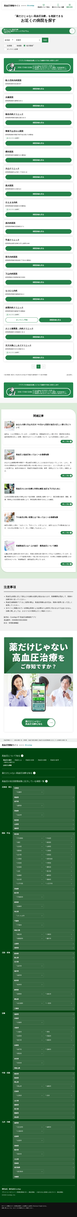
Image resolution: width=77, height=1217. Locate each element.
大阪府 (16, 1027)
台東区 (49, 846)
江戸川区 (20, 883)
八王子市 (50, 883)
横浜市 (19, 934)
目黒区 (49, 854)
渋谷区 (19, 863)
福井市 (19, 975)
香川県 (16, 1109)
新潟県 (16, 953)
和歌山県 (17, 1068)
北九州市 (20, 1127)
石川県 (16, 962)
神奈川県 (17, 930)
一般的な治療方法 (9, 762)
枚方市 (19, 1040)
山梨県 (16, 943)
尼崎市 (49, 1049)
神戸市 (19, 1049)
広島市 (19, 1095)
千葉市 (19, 925)
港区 (18, 842)
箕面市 (49, 1040)
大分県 (16, 1159)
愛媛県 (16, 1113)
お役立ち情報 (7, 765)
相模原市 (20, 938)
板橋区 (19, 875)
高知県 (16, 1117)
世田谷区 (50, 859)
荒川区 (49, 871)
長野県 (16, 948)
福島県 (16, 828)
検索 (45, 40)
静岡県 (16, 990)
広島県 (16, 1091)
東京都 (16, 834)
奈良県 (16, 1058)
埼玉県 (16, 911)
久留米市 (20, 1131)
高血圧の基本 (7, 760)
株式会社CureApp (15, 1189)
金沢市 (19, 966)
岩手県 (16, 801)
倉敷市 (49, 1086)
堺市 (48, 1032)
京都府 (16, 1018)
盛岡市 (19, 805)
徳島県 (16, 1105)
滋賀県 (16, 1014)
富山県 (16, 957)
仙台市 (19, 815)
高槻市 (49, 1036)
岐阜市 (19, 984)
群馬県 (16, 902)
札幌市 (19, 792)
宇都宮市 (20, 897)
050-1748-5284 (25, 67)
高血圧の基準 (54, 760)
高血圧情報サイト (12, 6)
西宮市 (19, 1053)
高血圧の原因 (42, 760)
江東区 (49, 850)
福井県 (16, 971)
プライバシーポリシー (8, 1192)
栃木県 (16, 893)
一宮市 (49, 1003)
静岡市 (19, 994)
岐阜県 (16, 980)
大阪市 (19, 1032)
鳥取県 (16, 1074)
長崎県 (16, 1145)
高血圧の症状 (30, 760)
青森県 (16, 797)
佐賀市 (19, 1140)
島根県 (16, 1078)
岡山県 (16, 1082)
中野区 (49, 863)
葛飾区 (49, 879)
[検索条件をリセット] (39, 40)
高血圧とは (18, 760)
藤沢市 (49, 938)
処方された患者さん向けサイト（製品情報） (50, 1192)
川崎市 (49, 934)
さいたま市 (20, 915)
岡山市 (19, 1086)
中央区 (49, 838)
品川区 (19, 854)
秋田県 (16, 820)
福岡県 (16, 1123)
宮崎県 (16, 1163)
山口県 (16, 1100)
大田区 (19, 859)
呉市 (48, 1095)
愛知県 (16, 999)
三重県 (16, 1008)
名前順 (9, 46)
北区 (18, 871)
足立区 (19, 879)
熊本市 (19, 1154)
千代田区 (20, 838)
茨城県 (16, 889)
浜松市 (49, 994)
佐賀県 (16, 1136)
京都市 (19, 1022)
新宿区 (49, 842)
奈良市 (19, 1063)
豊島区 (49, 867)
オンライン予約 (21, 320)
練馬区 (49, 875)
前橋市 (19, 906)
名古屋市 (20, 1003)
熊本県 (16, 1150)
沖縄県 (16, 1177)
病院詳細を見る (38, 89)
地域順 (19, 46)
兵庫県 (16, 1045)
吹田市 (19, 1036)
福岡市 (49, 1127)
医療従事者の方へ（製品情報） (26, 1192)
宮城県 (16, 811)
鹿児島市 (20, 1171)
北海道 (16, 788)
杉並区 (19, 867)
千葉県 (16, 921)
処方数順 (30, 46)
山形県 (16, 824)
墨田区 (19, 850)
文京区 (19, 846)
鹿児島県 (17, 1167)
